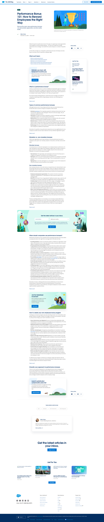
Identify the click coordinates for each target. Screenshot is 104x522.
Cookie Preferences (61, 519)
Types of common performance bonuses (39, 59)
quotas (55, 257)
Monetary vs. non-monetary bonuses (38, 61)
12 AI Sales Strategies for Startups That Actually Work (78, 476)
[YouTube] (28, 501)
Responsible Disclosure (46, 519)
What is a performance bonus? (37, 58)
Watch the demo (36, 392)
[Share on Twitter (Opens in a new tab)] (75, 48)
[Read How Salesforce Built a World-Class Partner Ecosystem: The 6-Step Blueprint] (24, 470)
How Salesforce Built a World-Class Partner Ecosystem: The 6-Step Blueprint (24, 476)
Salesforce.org (60, 505)
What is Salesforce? (43, 497)
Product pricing (42, 505)
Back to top (32, 101)
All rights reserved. (40, 516)
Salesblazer (45, 408)
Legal (58, 510)
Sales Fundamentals (53, 408)
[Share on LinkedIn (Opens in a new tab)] (72, 48)
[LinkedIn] (23, 501)
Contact (55, 519)
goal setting (33, 331)
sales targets (39, 257)
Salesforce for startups (78, 505)
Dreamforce (77, 500)
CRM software (77, 502)
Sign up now (52, 226)
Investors (59, 509)
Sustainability (60, 507)
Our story (59, 497)
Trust (58, 504)
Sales (19, 9)
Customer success (42, 504)
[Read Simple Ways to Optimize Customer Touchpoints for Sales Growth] (76, 78)
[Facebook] (17, 501)
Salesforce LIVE (77, 504)
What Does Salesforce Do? (40, 475)
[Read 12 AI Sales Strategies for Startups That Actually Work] (79, 470)
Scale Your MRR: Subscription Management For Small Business (60, 476)
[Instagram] (25, 501)
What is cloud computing (43, 502)
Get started (35, 306)
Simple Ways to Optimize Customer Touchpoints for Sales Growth (77, 83)
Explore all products (43, 500)
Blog (58, 500)
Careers (59, 502)
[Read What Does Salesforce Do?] (42, 470)
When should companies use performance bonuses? (41, 62)
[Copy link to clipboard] (81, 48)
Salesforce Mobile (78, 497)
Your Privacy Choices (70, 519)
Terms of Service (32, 519)
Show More (52, 482)
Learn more (35, 80)
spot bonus (37, 111)
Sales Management (63, 408)
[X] (20, 501)
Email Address (38, 219)
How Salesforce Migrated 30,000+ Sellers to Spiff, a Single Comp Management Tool (78, 70)
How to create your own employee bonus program (41, 63)
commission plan (54, 258)
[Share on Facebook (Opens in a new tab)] (78, 48)
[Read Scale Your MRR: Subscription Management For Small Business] (61, 470)
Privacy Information (39, 519)
